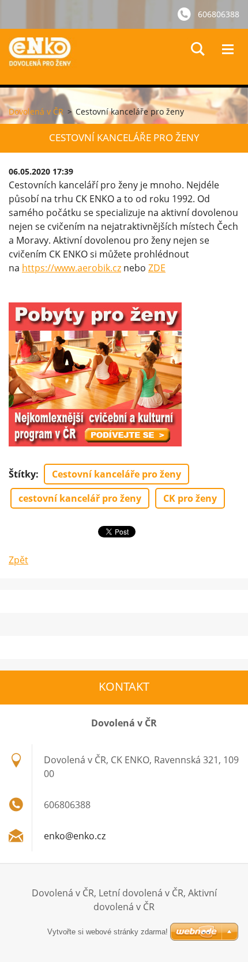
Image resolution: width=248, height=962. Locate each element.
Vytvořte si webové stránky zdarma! (107, 931)
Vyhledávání (197, 48)
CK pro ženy (190, 498)
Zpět (18, 560)
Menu (227, 48)
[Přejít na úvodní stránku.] (128, 57)
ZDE (157, 268)
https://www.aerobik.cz (71, 268)
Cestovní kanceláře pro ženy (116, 474)
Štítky (22, 474)
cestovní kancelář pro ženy (79, 498)
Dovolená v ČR (36, 111)
